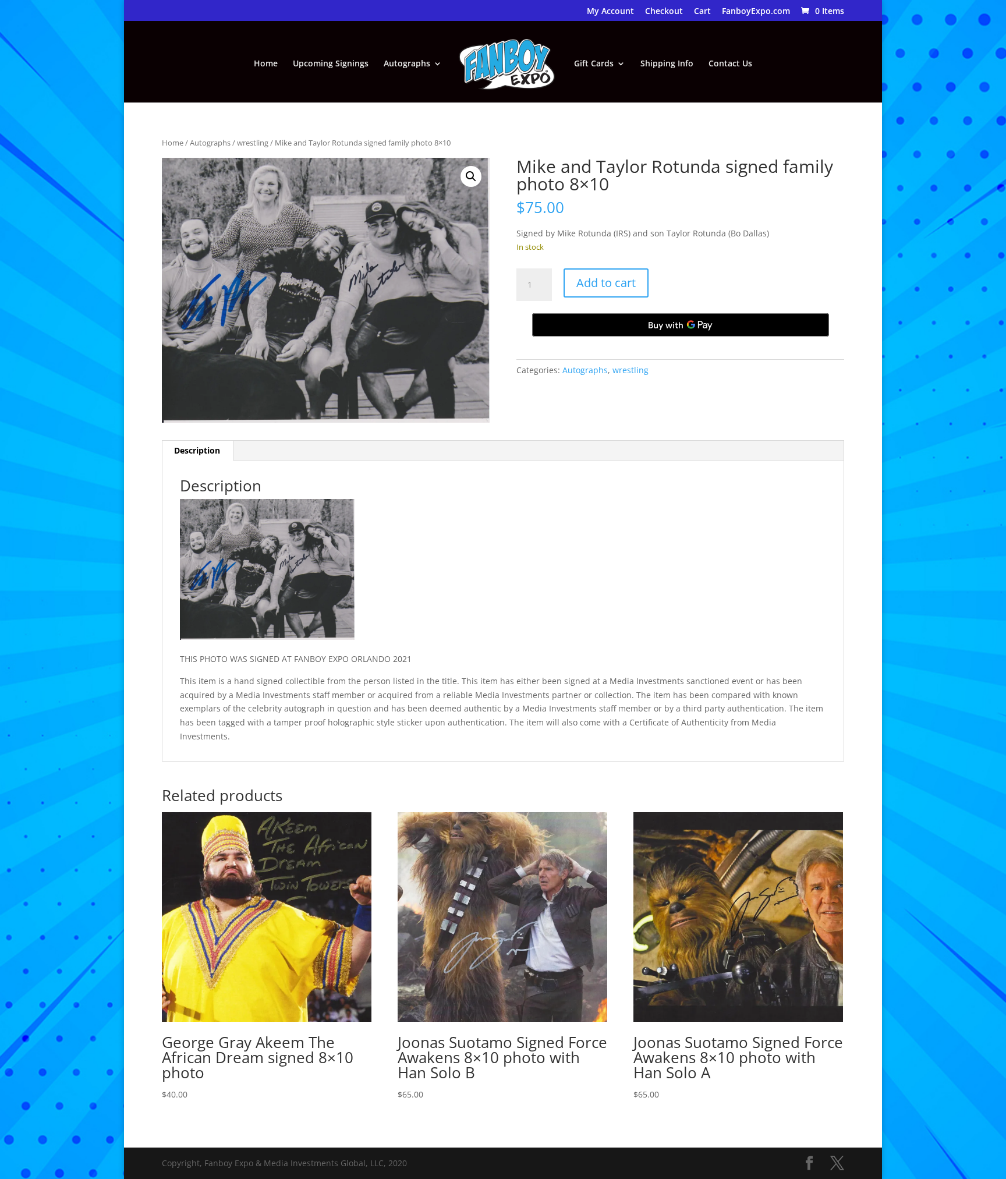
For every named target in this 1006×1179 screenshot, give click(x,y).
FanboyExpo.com (756, 11)
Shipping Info (666, 64)
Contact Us (730, 64)
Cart (702, 11)
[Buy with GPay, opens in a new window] (680, 325)
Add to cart (606, 283)
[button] (471, 176)
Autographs (407, 64)
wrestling (252, 142)
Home (266, 64)
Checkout (664, 11)
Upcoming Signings (331, 64)
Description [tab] (197, 450)
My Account (610, 11)
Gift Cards (594, 64)
